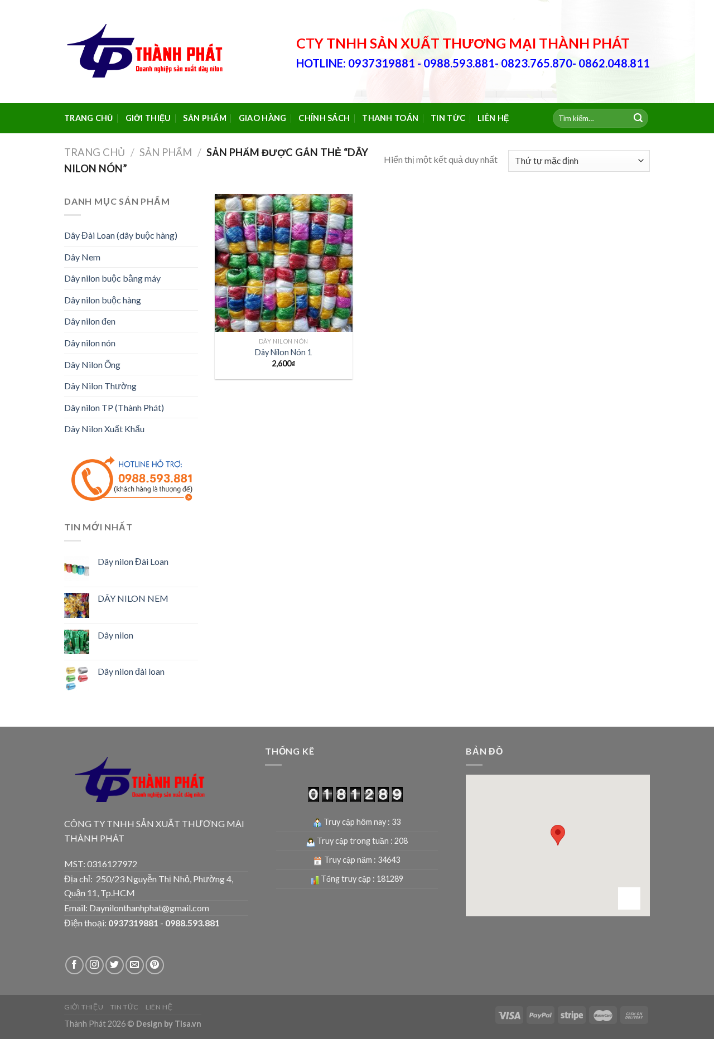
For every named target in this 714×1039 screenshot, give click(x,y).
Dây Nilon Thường (100, 385)
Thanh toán (390, 118)
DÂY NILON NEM (133, 598)
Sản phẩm (204, 118)
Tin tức (448, 118)
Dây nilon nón (89, 342)
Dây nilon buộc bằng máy (112, 278)
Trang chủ (88, 118)
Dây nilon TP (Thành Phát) (114, 407)
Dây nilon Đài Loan (133, 561)
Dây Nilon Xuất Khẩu (104, 428)
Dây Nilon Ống (92, 364)
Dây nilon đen (89, 321)
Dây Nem (82, 257)
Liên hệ (493, 118)
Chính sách (324, 118)
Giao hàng (263, 118)
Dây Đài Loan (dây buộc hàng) (120, 235)
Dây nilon (115, 635)
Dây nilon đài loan (131, 671)
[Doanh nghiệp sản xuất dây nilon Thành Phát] (147, 51)
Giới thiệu (148, 118)
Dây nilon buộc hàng (102, 299)
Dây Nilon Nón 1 (283, 352)
